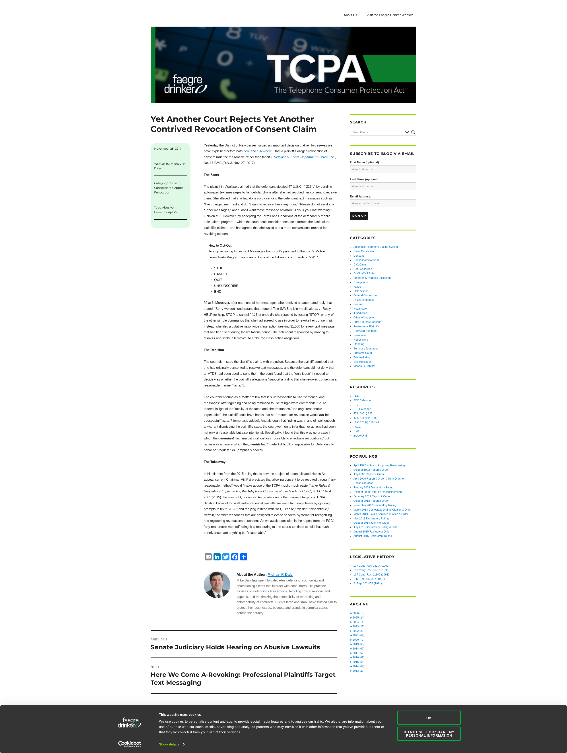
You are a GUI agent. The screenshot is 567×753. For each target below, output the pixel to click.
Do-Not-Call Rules (364, 273)
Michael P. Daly (280, 574)
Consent (175, 183)
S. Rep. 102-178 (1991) (367, 583)
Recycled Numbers (365, 330)
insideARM (360, 435)
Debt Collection (362, 269)
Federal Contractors (365, 295)
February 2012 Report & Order (371, 496)
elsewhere (264, 151)
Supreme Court (362, 353)
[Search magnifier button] (413, 132)
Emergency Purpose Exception (372, 277)
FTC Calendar (362, 409)
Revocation (162, 192)
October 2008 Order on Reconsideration (377, 492)
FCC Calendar (362, 400)
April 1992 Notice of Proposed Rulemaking (379, 465)
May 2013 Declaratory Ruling (371, 518)
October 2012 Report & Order (371, 500)
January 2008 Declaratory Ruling (373, 487)
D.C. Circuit (360, 264)
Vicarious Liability (364, 366)
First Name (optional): (365, 162)
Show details (169, 744)
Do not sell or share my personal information (429, 733)
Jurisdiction (360, 313)
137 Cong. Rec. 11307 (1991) (371, 574)
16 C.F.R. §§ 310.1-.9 (366, 422)
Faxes (357, 286)
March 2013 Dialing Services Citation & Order (380, 514)
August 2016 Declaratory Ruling (372, 536)
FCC (356, 396)
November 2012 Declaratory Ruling (374, 505)
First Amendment (363, 299)
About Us (350, 15)
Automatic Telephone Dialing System (375, 246)
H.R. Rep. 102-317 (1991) (369, 579)
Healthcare (360, 308)
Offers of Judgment (364, 317)
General (358, 304)
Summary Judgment (365, 348)
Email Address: (360, 196)
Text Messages (362, 361)
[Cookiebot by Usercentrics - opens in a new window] (129, 744)
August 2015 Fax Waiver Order (371, 531)
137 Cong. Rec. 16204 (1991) (371, 565)
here (246, 151)
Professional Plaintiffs (366, 326)
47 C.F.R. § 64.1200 (365, 417)
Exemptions (360, 282)
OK (429, 718)
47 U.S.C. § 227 (363, 413)
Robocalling (360, 339)
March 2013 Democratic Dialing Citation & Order (382, 509)
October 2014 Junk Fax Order (371, 522)
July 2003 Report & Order (368, 474)
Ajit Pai (173, 212)
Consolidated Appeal (169, 187)
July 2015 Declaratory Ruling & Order (375, 527)
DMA (356, 431)
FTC (356, 404)
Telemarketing (362, 357)
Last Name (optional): (364, 179)
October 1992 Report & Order (371, 469)
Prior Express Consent (367, 322)
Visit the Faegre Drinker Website (390, 15)
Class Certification (364, 251)
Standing (358, 344)
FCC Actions (360, 291)
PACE (357, 426)
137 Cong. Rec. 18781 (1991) (371, 570)
